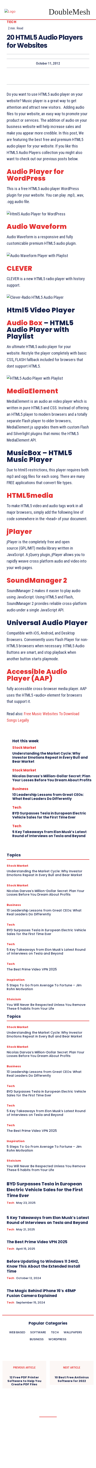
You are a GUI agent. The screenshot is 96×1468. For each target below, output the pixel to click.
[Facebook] (27, 75)
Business (20, 788)
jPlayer (19, 531)
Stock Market (24, 747)
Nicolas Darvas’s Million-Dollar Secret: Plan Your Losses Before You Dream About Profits (52, 778)
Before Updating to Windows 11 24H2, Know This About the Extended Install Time (43, 1266)
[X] (37, 75)
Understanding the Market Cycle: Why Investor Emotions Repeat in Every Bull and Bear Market (50, 757)
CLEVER (19, 268)
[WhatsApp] (58, 75)
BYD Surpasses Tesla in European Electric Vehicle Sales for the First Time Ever (49, 815)
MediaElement (32, 391)
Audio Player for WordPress (35, 175)
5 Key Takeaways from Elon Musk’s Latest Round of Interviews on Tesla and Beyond (49, 833)
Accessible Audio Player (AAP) (37, 675)
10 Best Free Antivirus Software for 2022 (72, 1379)
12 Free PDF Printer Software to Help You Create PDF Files (24, 1381)
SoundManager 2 (37, 580)
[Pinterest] (47, 75)
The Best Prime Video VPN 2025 (37, 1242)
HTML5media (30, 495)
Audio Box (24, 323)
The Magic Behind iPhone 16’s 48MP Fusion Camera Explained (41, 1293)
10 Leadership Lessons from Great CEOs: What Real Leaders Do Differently (48, 796)
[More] (68, 75)
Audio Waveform (37, 226)
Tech (11, 22)
